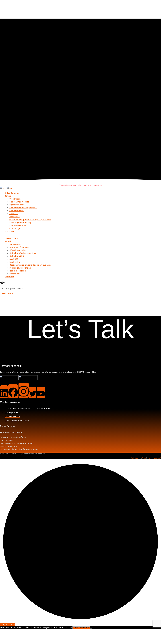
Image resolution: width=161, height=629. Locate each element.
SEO (144, 458)
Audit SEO (13, 213)
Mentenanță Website (19, 201)
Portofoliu (9, 231)
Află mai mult (84, 628)
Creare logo (15, 228)
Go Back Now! (6, 293)
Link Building (14, 216)
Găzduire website (17, 204)
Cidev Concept (12, 193)
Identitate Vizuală (17, 225)
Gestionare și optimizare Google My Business (30, 219)
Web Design (15, 199)
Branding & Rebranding (20, 222)
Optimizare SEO (16, 210)
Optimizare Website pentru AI (23, 207)
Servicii (8, 196)
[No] (91, 628)
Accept (75, 628)
